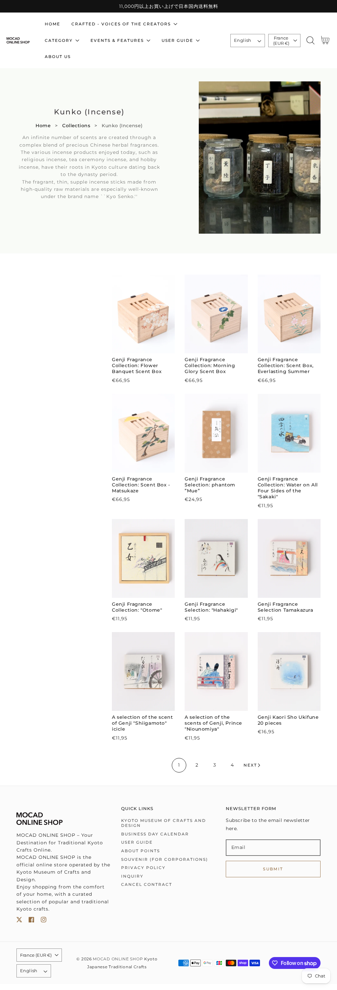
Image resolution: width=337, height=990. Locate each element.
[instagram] (43, 921)
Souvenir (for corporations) (164, 859)
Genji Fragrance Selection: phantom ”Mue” (210, 485)
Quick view (143, 346)
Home (43, 126)
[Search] (310, 40)
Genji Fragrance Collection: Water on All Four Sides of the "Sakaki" (288, 488)
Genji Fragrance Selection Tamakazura (285, 607)
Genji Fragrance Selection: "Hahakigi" (211, 607)
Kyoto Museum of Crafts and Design (163, 823)
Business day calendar (155, 833)
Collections (76, 126)
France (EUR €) (281, 40)
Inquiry (132, 876)
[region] (168, 6)
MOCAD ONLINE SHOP (118, 959)
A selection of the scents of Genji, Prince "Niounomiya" (213, 723)
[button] (310, 40)
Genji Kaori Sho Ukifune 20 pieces (288, 720)
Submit (273, 868)
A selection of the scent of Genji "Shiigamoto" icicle (142, 723)
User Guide (137, 842)
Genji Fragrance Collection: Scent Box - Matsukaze (141, 485)
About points (140, 850)
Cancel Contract (146, 884)
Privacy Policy (143, 867)
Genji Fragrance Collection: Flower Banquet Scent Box (137, 365)
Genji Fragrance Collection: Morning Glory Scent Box (210, 365)
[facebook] (31, 921)
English (242, 40)
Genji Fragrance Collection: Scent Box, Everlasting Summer (286, 365)
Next (250, 765)
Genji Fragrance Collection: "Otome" (137, 607)
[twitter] (19, 921)
